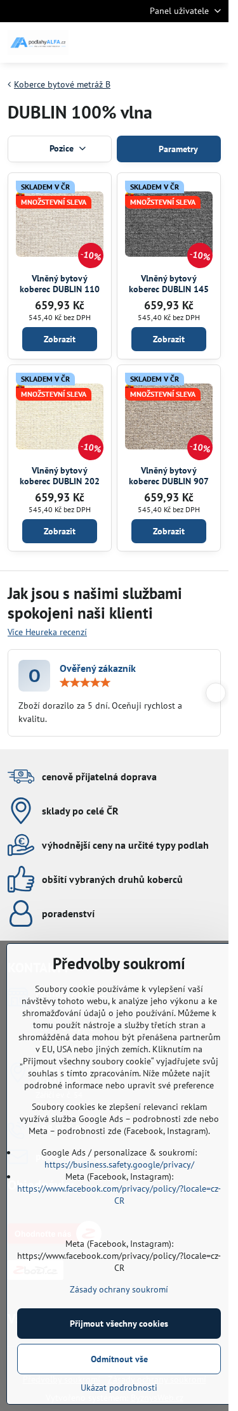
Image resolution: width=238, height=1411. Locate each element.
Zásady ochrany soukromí (119, 1289)
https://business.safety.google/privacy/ (119, 1164)
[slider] (85, 683)
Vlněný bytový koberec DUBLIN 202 (60, 476)
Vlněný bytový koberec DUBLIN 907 (169, 476)
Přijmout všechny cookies (119, 1323)
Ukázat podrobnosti (119, 1387)
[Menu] (213, 42)
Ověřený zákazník (98, 668)
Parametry (177, 149)
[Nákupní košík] (183, 42)
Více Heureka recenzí (47, 632)
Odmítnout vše (119, 1359)
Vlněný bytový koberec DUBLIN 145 (169, 284)
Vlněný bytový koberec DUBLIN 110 (60, 284)
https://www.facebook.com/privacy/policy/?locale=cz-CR (119, 1194)
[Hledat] (152, 42)
